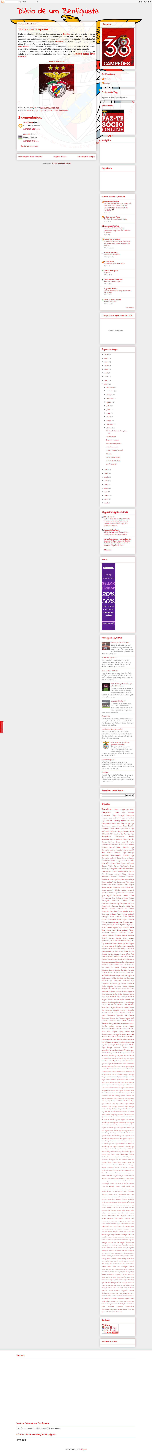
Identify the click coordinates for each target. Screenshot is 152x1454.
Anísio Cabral (122, 1157)
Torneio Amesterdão (123, 1296)
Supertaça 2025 (122, 1272)
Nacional (109, 927)
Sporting (117, 820)
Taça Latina (127, 1280)
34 (129, 1136)
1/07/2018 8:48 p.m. (31, 141)
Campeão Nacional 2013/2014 (124, 935)
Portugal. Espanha (128, 1248)
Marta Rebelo (112, 1037)
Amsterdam (124, 1154)
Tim (128, 1293)
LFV (103, 874)
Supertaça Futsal (107, 1277)
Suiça (115, 1098)
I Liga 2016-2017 (114, 818)
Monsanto (117, 1234)
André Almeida (128, 917)
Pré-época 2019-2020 (115, 991)
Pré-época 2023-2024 (127, 1253)
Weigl (110, 1053)
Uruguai (104, 999)
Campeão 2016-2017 (118, 933)
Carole (114, 1181)
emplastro (120, 1307)
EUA (132, 1018)
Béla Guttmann (120, 1173)
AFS (130, 1149)
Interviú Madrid (106, 1208)
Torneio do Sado (115, 1050)
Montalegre (124, 1234)
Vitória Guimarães (121, 828)
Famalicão (105, 1023)
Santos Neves (106, 1267)
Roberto (124, 991)
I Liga (36, 110)
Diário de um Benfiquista (58, 11)
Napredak (109, 1039)
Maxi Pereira (107, 852)
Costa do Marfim (112, 967)
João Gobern (129, 893)
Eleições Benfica (128, 919)
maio (109, 413)
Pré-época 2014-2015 (120, 1250)
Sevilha (115, 994)
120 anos (128, 1120)
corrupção (105, 917)
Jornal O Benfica (120, 834)
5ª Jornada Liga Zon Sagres (110, 1144)
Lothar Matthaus (125, 1224)
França (111, 1023)
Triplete (127, 1299)
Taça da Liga (125, 823)
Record (111, 847)
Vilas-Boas (105, 1053)
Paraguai (104, 989)
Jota (128, 1029)
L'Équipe (114, 1031)
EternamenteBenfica (111, 201)
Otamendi (105, 1245)
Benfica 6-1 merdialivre (112, 254)
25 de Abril (130, 954)
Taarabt (128, 1101)
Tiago (116, 1293)
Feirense (104, 922)
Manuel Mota (112, 1229)
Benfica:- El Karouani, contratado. (115, 219)
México (104, 927)
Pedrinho (131, 1245)
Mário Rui (131, 1234)
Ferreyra (125, 1074)
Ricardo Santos (123, 1261)
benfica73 (111, 1307)
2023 (106, 365)
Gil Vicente (110, 893)
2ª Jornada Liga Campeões (114, 1002)
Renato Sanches (126, 1096)
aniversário (105, 839)
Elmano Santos (121, 1072)
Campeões (130, 877)
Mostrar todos (130, 308)
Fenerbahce (105, 903)
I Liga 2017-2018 (45, 110)
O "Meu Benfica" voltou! (114, 450)
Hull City (126, 1205)
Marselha (104, 1037)
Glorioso (118, 1026)
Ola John (116, 1242)
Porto (117, 812)
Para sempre (111, 436)
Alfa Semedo (129, 1005)
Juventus (113, 903)
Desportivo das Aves (109, 911)
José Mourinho (129, 1080)
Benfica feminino (107, 1170)
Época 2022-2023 (106, 1312)
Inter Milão (112, 1029)
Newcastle (130, 946)
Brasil (119, 919)
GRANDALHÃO (126, 1202)
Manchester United (119, 887)
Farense (124, 1197)
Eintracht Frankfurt (109, 1021)
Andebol (114, 1064)
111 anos (120, 1117)
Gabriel (128, 973)
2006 (106, 503)
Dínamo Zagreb (125, 1018)
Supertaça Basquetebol (111, 1101)
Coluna (132, 901)
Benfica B (118, 1168)
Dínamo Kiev (114, 1018)
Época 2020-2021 (128, 1053)
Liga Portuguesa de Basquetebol (115, 925)
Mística (125, 986)
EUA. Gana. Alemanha (127, 1192)
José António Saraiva (114, 1210)
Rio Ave (131, 834)
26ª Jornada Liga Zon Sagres (120, 1136)
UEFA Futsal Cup (125, 951)
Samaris (122, 906)
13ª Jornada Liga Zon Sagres (125, 1122)
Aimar (114, 1152)
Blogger (83, 1449)
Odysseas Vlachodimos (109, 949)
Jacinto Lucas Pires (122, 1208)
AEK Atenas (112, 1005)
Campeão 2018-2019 (119, 1010)
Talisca (128, 1277)
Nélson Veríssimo (128, 1039)
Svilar (114, 1277)
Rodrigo (107, 1264)
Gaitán (104, 893)
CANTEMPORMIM (118, 1066)
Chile (125, 965)
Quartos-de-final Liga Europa (120, 1256)
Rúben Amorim (128, 874)
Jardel (110, 943)
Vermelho (118, 1112)
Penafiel (118, 1093)
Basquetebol (106, 836)
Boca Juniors (125, 1170)
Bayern (104, 866)
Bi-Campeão (112, 919)
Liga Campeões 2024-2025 (109, 1085)
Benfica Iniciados (128, 1168)
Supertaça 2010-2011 (108, 1269)
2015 (106, 477)
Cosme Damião (117, 871)
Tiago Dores (123, 1293)
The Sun (112, 1293)
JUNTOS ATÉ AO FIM (118, 701)
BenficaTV (115, 901)
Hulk (121, 1205)
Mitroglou (104, 1090)
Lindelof (108, 1224)
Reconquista (106, 815)
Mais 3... (109, 454)
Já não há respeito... (109, 657)
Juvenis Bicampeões (108, 1216)
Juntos (55, 110)
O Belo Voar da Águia (112, 217)
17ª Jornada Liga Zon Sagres (115, 1128)
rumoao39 (120, 1114)
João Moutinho (111, 1213)
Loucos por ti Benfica (112, 239)
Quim (128, 1093)
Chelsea (131, 909)
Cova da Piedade (108, 1186)
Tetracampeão (115, 855)
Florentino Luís (129, 970)
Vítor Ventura (127, 1301)
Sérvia (132, 994)
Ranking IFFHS (106, 1259)
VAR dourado (112, 1112)
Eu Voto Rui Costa (110, 301)
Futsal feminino (119, 973)
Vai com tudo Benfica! (110, 670)
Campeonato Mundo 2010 (111, 823)
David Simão (125, 1186)
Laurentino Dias (112, 1218)
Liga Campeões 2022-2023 (119, 981)
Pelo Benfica (112, 989)
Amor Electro (106, 1007)
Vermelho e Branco (128, 1112)
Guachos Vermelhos (111, 252)
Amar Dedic (115, 1154)
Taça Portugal (118, 815)
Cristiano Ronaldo (115, 938)
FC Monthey (112, 1197)
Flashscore (107, 550)
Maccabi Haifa (129, 1226)
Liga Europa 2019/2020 (124, 1085)
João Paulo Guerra (122, 1082)
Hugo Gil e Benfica (110, 288)
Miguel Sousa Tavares (127, 1088)
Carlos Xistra (121, 1069)
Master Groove (123, 1232)
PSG (118, 949)
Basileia (104, 959)
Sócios (121, 1101)
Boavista (126, 855)
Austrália (104, 1066)
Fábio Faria (118, 1023)
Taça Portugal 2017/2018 (125, 997)
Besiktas (109, 1066)
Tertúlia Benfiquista (111, 270)
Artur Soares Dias (124, 1162)
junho (109, 409)
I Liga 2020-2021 (119, 893)
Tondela (131, 898)
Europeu (104, 1074)
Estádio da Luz (128, 871)
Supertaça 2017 (113, 1045)
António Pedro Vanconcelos (125, 1064)
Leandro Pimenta (124, 1218)
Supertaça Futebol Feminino (124, 1275)
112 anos (104, 1056)
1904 (110, 1130)
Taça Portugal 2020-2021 (111, 1047)
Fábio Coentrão (123, 847)
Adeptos (109, 1152)
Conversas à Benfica (121, 1184)
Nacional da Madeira (115, 946)
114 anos (125, 1117)
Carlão (127, 1069)
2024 (106, 362)
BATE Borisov (123, 1165)
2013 (106, 484)
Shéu (114, 1267)
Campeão (105, 828)
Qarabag (109, 1256)
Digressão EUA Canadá (125, 1015)
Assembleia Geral (107, 1165)
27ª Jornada (130, 1056)
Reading (124, 1259)
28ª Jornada (105, 1058)
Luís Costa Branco (115, 1226)
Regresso (107, 272)
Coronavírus (111, 1015)
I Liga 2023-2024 (113, 922)
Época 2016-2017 (122, 930)
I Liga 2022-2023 (122, 860)
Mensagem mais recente (30, 156)
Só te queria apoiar (113, 457)
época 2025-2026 (117, 1312)
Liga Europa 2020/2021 (126, 983)
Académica (106, 860)
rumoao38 (131, 890)
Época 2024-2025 (107, 1117)
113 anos (122, 954)
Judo (126, 1213)
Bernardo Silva (112, 959)
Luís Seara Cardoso (107, 1088)
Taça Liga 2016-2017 (109, 914)
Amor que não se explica (112, 281)
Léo (123, 1226)
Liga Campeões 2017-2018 (122, 879)
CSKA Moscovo (129, 959)
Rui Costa (115, 951)
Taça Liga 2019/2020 (115, 1283)
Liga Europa (128, 812)
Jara (106, 943)
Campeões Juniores (119, 1178)
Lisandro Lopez (115, 1224)
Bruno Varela (110, 1173)
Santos (131, 1264)
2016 (106, 473)
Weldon (108, 1114)
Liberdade (120, 978)
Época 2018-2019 (116, 839)
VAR (106, 1112)
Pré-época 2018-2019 (113, 874)
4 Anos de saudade (113, 460)
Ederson (104, 1194)
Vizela (103, 1114)
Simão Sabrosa (123, 994)
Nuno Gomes (106, 871)
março (109, 420)
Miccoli (119, 1037)
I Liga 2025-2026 (121, 975)
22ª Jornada (121, 1133)
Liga (112, 1221)
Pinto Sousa (118, 1248)
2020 (106, 376)
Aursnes (115, 1165)
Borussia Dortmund (118, 877)
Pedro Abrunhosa (107, 1248)
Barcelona (130, 957)
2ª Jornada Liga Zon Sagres (125, 1058)
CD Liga (125, 1066)
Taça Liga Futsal (117, 1104)
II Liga (132, 1205)
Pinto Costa (122, 989)
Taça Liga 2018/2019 (109, 997)
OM (106, 1240)
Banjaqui (131, 1165)
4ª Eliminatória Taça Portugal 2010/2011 (115, 1061)
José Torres (105, 1082)
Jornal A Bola (119, 844)
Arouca (104, 919)
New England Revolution (123, 1090)
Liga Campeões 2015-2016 (116, 868)
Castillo (132, 1069)
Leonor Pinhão (111, 978)
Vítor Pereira (119, 1301)
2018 (106, 384)
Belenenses (105, 877)
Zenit (114, 930)
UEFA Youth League (127, 1050)
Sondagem (124, 1267)
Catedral (116, 965)
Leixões (127, 1031)
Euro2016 (104, 1197)
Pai (103, 1042)
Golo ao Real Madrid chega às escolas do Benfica (117, 291)
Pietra (124, 1093)
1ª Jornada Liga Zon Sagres (120, 1130)
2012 (106, 488)
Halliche (131, 911)
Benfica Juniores (108, 909)
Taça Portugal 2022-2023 (109, 1285)
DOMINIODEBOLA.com (111, 530)
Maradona (119, 1229)
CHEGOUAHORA (107, 834)
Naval (113, 1090)
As (133, 1162)
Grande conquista (112, 447)
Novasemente (117, 1237)
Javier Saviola (117, 943)
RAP (107, 863)
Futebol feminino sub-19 (114, 1202)
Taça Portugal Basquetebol (117, 1109)
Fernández (111, 1200)
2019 (106, 380)
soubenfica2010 (122, 1309)
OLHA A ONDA (111, 464)
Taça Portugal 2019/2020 (120, 898)
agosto (109, 402)
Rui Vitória (112, 885)
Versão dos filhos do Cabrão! (112, 729)
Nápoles (131, 986)
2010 (106, 495)
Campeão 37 (122, 909)
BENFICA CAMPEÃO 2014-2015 (117, 957)
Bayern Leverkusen (108, 1168)
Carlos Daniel (130, 1178)
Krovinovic (131, 1216)
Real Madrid (105, 1261)
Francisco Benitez (121, 1200)
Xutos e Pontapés (120, 1304)
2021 (106, 373)
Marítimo (111, 842)
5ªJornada (122, 1144)
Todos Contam (111, 1296)
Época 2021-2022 (129, 1114)
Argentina (120, 885)
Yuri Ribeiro (130, 1304)
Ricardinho (122, 1042)
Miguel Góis (130, 925)
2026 (106, 354)
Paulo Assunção (123, 1245)
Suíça (122, 1045)
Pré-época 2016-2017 (111, 1042)
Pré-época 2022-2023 (114, 1253)
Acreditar (105, 772)
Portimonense (106, 898)
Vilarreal (113, 1301)
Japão (104, 978)
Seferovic (113, 831)
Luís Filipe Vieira (128, 882)
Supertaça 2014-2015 (121, 1269)
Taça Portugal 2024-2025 (116, 1106)
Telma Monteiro (114, 1291)
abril (108, 417)
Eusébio (131, 826)
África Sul (131, 1309)
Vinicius (108, 930)
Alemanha (120, 1005)
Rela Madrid (114, 1261)
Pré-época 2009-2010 (108, 1250)
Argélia (113, 1007)
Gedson (111, 1026)
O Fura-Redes (109, 261)
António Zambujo (112, 1157)
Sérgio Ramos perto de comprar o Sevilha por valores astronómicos (116, 533)
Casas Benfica (122, 1181)
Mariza (110, 1232)
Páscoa (104, 1256)
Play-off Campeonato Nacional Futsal (120, 895)
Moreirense (63, 110)
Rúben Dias (115, 863)
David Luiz (105, 879)
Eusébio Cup (119, 970)
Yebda (128, 906)
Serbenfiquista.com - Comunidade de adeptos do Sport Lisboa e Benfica (117, 540)
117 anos (104, 1120)
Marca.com (126, 1229)
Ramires (104, 885)
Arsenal (104, 957)
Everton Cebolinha (117, 1074)
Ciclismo (131, 1181)
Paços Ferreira (123, 831)
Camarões (108, 1010)
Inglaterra (131, 975)
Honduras (105, 1029)
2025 (106, 358)
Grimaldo (125, 911)
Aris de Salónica (121, 1160)
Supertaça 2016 (122, 1098)
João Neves (113, 1082)
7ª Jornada (121, 1146)
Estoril (113, 860)
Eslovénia (131, 1021)
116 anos (131, 1117)
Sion (118, 1267)
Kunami (104, 1218)
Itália (117, 1029)
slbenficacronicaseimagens (109, 1309)
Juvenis (131, 1213)
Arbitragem (112, 1160)
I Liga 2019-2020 (116, 826)
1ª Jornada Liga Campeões (115, 1056)
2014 (106, 481)
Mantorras (107, 79)
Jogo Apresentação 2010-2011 (125, 1077)
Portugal (117, 852)
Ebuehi (125, 938)
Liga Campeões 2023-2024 (125, 1034)
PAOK (128, 887)
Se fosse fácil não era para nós (116, 432)
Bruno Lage (120, 842)
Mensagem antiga (86, 156)
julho (108, 405)
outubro (110, 394)
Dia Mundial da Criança (124, 1189)
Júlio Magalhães (122, 1216)
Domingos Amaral (127, 967)
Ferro (120, 911)
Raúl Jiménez (106, 951)
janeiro (109, 428)
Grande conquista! (108, 759)
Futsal (112, 828)
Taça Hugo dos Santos (116, 1280)
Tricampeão (105, 901)
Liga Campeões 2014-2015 (123, 1221)
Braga (125, 826)
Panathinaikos (110, 1093)
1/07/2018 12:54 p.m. (31, 129)
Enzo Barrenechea (120, 1194)
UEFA (132, 1299)
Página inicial (59, 156)
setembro (110, 398)
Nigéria (115, 927)
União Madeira (106, 1301)
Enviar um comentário (29, 146)
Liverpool (109, 887)
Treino (128, 1109)
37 (102, 1061)
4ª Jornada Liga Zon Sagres (125, 1141)
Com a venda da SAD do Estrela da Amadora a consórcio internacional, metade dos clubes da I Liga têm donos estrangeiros (117, 522)
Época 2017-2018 (127, 820)
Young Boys (113, 1114)
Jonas (111, 879)
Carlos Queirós (106, 1181)
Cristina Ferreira (111, 1072)
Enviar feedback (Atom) (61, 163)
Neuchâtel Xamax (107, 1237)
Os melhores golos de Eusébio (114, 263)
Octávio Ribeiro (113, 1240)
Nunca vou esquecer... (114, 443)
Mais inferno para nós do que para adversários (121, 684)
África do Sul (117, 1053)
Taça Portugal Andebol (123, 1285)
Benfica (30, 110)
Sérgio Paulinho (121, 1277)
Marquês (115, 1232)
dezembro (110, 387)
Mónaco (109, 1090)
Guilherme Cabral (108, 844)
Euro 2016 (130, 1194)
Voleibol (123, 890)
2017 (106, 469)
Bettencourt (117, 1170)
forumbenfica (130, 1307)
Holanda (112, 975)
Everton (109, 1074)
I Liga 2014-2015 (128, 850)
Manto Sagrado (107, 986)
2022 (106, 369)
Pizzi (126, 844)
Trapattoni (121, 1299)
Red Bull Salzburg (114, 1096)
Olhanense (114, 906)
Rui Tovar (126, 1264)
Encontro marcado (112, 440)
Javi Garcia (123, 1029)
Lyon (103, 895)
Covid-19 (104, 938)
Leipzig (121, 1031)
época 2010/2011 (115, 917)
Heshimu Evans (114, 1205)
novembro (110, 391)
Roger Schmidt (124, 927)
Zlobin (103, 1307)
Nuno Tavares (125, 1237)
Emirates (110, 1194)
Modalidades (126, 1037)
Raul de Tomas (116, 1259)
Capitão (111, 965)
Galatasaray (109, 1077)
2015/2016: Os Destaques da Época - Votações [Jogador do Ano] (117, 544)
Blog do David (109, 517)
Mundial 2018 (106, 906)
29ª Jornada (112, 1058)
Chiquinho (122, 1013)
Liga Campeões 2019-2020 (125, 903)
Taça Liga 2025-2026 (128, 1283)
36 (131, 1136)
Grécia (125, 1026)
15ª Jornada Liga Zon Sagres (111, 1125)
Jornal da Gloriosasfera (117, 1080)
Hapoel (132, 1026)
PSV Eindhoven (112, 1245)
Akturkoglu (119, 1152)
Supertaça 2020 (112, 1272)
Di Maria (130, 842)
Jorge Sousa (105, 1080)
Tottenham (113, 1299)
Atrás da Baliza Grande (112, 299)
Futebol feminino (107, 973)
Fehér (126, 885)
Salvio (119, 858)
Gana (114, 1077)
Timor (132, 1293)
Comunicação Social (108, 1184)
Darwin (118, 1186)
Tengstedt (124, 1291)
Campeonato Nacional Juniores (112, 962)
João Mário (120, 1213)
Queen (132, 1256)
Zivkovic (110, 999)
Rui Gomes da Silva (116, 1264)
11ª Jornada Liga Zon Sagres (116, 1120)
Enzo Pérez (121, 1021)
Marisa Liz (117, 1088)
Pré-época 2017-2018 (127, 949)
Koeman (131, 1082)
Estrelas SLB (130, 1072)
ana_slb (26, 134)
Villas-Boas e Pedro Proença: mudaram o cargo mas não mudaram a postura (117, 230)
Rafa (132, 831)
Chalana (104, 1072)
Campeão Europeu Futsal (120, 1176)
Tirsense (104, 1296)
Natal (124, 946)
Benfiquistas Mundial (124, 836)
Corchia (132, 1184)
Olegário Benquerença (127, 1242)
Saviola (128, 1042)
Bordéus (121, 959)
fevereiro (110, 424)
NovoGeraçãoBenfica (111, 226)
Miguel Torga (110, 1234)
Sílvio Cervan (129, 1045)
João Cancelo (126, 1210)
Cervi (121, 965)
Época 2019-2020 (128, 858)
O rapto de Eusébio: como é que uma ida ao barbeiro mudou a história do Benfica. (117, 243)
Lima (132, 1085)
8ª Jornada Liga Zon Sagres (119, 1149)
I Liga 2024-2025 (112, 941)
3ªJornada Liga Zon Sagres (124, 1138)
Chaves (116, 1013)
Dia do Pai (116, 1192)
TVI (124, 1101)
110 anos (114, 1117)
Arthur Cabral (112, 1162)
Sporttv (131, 1267)
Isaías (113, 1208)
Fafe (119, 1197)
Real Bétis (130, 1259)
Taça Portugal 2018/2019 (125, 914)
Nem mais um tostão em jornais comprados (120, 743)
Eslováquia (105, 970)
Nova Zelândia (117, 1039)
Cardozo (124, 901)
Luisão (119, 850)
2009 (106, 499)
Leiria (108, 1221)
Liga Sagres (117, 882)
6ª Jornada (129, 1144)
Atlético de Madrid (122, 1007)
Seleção (117, 890)
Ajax (132, 906)
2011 (106, 492)
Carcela (114, 1069)
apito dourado (125, 999)
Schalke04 (109, 994)
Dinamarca (105, 1018)
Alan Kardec (106, 716)
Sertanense (110, 1098)
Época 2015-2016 (127, 863)
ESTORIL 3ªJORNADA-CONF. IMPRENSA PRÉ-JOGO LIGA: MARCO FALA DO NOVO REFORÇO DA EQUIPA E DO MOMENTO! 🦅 (117, 206)
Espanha (111, 970)
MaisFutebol (105, 1229)
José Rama (28, 122)
